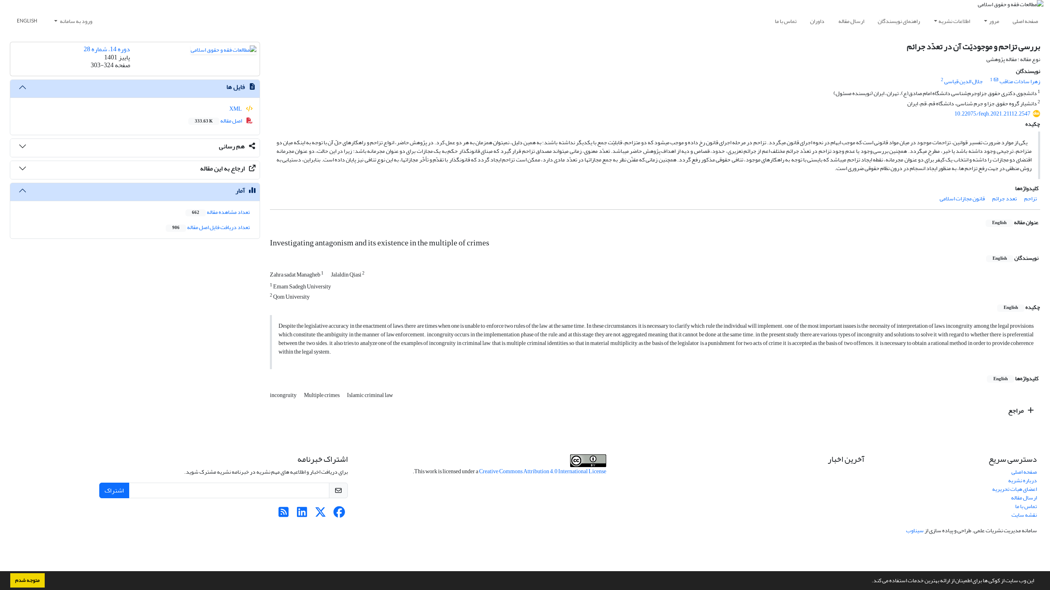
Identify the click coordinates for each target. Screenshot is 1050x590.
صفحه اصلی (1025, 21)
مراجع (1016, 410)
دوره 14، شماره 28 (107, 49)
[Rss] (283, 514)
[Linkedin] (302, 514)
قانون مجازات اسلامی (962, 198)
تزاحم (1030, 198)
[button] (869, 581)
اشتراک (114, 490)
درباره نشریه (1022, 480)
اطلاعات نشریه (954, 21)
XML (236, 108)
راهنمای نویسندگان (899, 21)
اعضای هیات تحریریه (1014, 489)
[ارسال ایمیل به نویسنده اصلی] (996, 80)
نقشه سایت (1024, 514)
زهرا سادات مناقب (1020, 81)
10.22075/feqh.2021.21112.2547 (992, 113)
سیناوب (915, 530)
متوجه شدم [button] (27, 580)
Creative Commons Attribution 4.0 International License (542, 471)
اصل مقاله (219, 120)
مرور (994, 21)
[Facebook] (339, 514)
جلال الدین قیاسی (963, 81)
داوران (817, 21)
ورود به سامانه (75, 21)
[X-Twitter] (320, 514)
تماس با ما (786, 21)
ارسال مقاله (851, 21)
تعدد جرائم (1004, 198)
